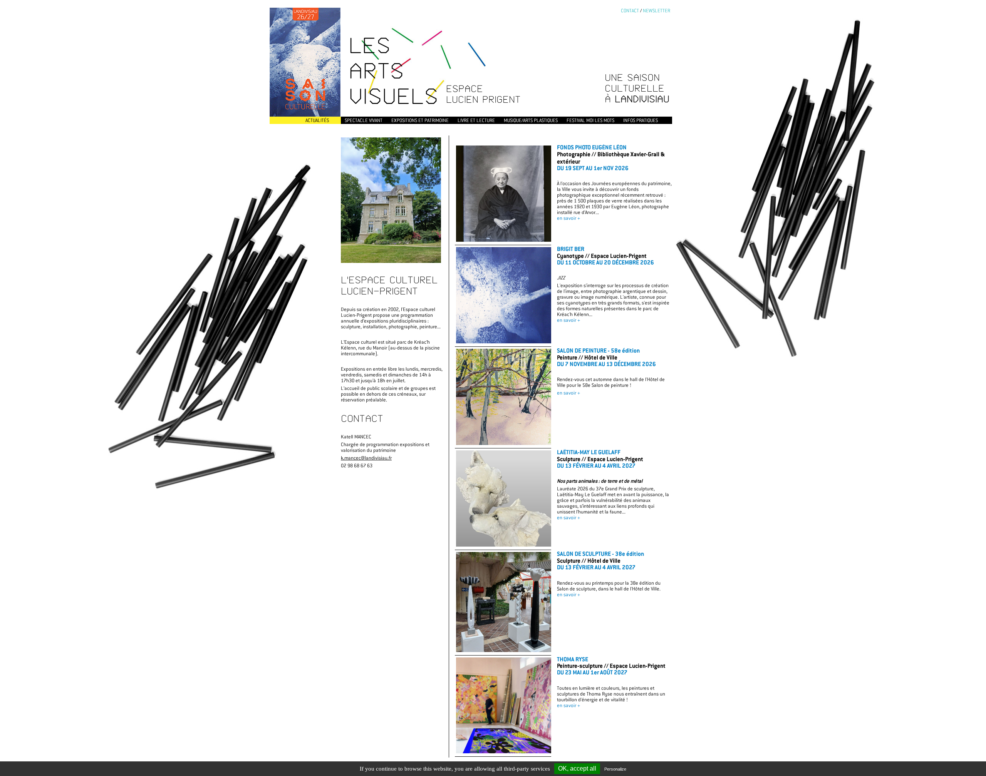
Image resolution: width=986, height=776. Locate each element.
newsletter (656, 10)
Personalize (615, 769)
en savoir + (568, 218)
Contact (630, 10)
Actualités (317, 120)
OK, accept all (577, 768)
